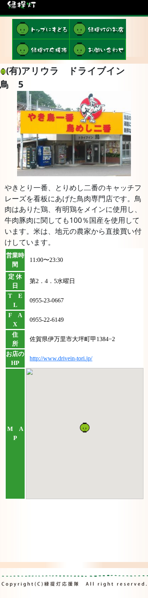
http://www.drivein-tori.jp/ (61, 358)
